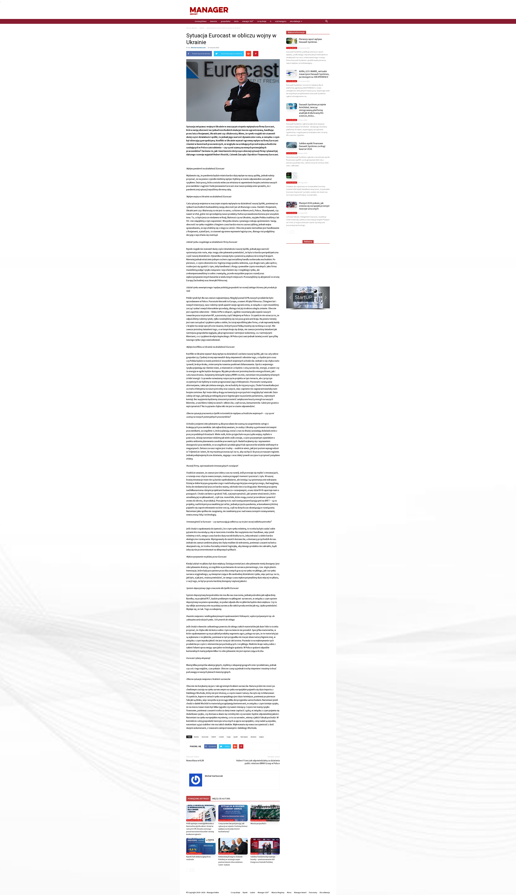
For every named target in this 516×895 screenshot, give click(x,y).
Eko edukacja (295, 21)
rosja (228, 737)
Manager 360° (247, 21)
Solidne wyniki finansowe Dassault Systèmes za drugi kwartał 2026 (312, 146)
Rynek (202, 28)
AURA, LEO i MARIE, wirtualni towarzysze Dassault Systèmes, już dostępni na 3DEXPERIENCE (314, 74)
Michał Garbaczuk (198, 48)
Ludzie (252, 893)
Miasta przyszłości (258, 823)
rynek (235, 737)
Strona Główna (200, 21)
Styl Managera (280, 21)
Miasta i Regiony (277, 893)
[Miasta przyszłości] (265, 813)
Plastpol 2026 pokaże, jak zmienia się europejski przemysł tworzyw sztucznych (314, 206)
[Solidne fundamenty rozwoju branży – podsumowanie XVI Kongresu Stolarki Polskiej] (265, 846)
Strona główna (191, 28)
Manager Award (300, 893)
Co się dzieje (261, 21)
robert (213, 737)
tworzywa (244, 737)
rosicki (221, 737)
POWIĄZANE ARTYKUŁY (198, 798)
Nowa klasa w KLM (195, 760)
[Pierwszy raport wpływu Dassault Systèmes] (291, 41)
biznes (196, 737)
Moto (236, 21)
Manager (254, 853)
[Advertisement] (308, 264)
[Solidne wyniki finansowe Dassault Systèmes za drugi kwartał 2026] (291, 145)
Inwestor (213, 21)
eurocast (205, 737)
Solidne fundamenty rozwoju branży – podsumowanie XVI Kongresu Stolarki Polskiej (262, 859)
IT (270, 21)
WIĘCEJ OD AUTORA (221, 798)
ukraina (253, 737)
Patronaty (313, 893)
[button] (326, 21)
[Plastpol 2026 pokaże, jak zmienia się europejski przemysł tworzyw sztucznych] (291, 205)
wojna (261, 737)
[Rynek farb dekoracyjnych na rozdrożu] (201, 846)
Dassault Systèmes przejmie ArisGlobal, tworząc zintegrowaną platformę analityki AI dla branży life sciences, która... (312, 110)
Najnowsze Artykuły (194, 820)
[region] (308, 298)
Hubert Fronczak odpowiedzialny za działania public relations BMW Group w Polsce (258, 762)
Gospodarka (225, 21)
